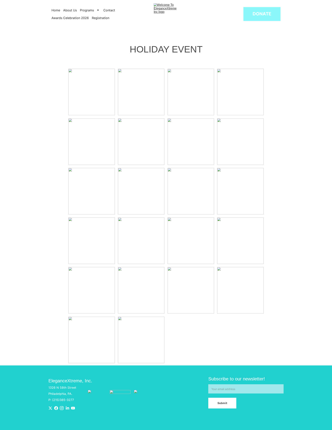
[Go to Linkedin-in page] (67, 408)
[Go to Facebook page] (56, 408)
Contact (109, 10)
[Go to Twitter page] (50, 408)
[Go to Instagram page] (62, 408)
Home (55, 10)
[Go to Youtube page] (73, 408)
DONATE (262, 14)
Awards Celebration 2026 (70, 18)
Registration (101, 18)
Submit (222, 403)
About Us (70, 10)
